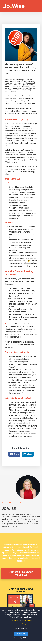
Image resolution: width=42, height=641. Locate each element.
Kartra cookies (27, 620)
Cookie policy (15, 620)
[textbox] (21, 68)
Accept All (21, 634)
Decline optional (21, 628)
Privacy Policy (21, 624)
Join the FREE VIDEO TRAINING (21, 573)
